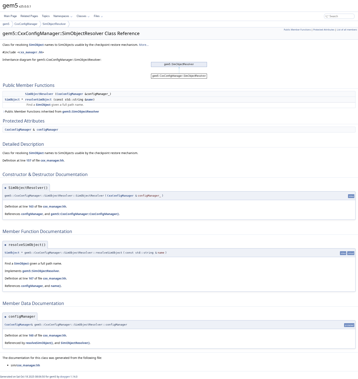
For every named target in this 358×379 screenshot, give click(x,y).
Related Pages (29, 16)
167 (31, 278)
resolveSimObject (38, 99)
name (89, 99)
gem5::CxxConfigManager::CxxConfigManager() (85, 214)
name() (56, 286)
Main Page (10, 16)
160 (31, 335)
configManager (47, 129)
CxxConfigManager (26, 24)
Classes (81, 16)
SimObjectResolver (54, 24)
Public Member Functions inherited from (52, 111)
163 (31, 206)
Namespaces (61, 16)
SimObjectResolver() (75, 343)
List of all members (347, 29)
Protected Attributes (323, 29)
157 (28, 160)
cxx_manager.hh (30, 52)
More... (144, 45)
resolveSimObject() (39, 343)
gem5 (6, 24)
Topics (46, 16)
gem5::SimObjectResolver (80, 111)
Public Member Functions (297, 29)
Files (97, 16)
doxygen (65, 376)
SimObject (36, 45)
